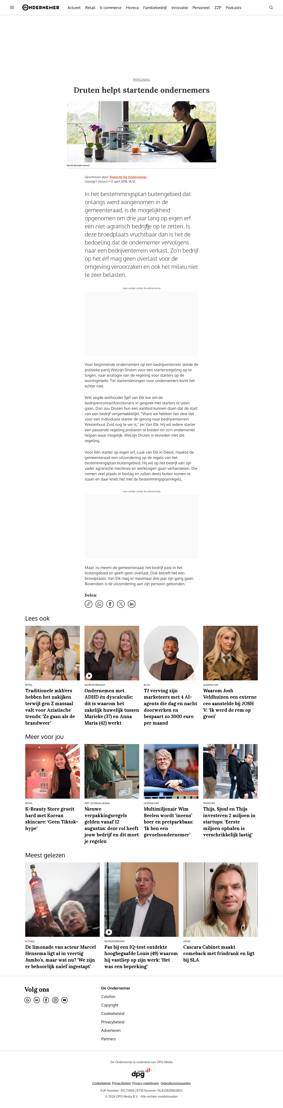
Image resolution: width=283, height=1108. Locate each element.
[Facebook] (46, 1000)
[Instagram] (55, 1000)
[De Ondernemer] (40, 7)
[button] (145, 1083)
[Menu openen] (12, 7)
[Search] (271, 7)
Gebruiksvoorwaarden (176, 1083)
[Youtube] (64, 1000)
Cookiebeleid (101, 1083)
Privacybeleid (121, 1083)
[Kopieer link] (88, 604)
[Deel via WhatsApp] (99, 604)
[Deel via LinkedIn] (132, 604)
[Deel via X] (121, 604)
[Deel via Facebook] (110, 604)
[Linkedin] (37, 1000)
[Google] (27, 1000)
